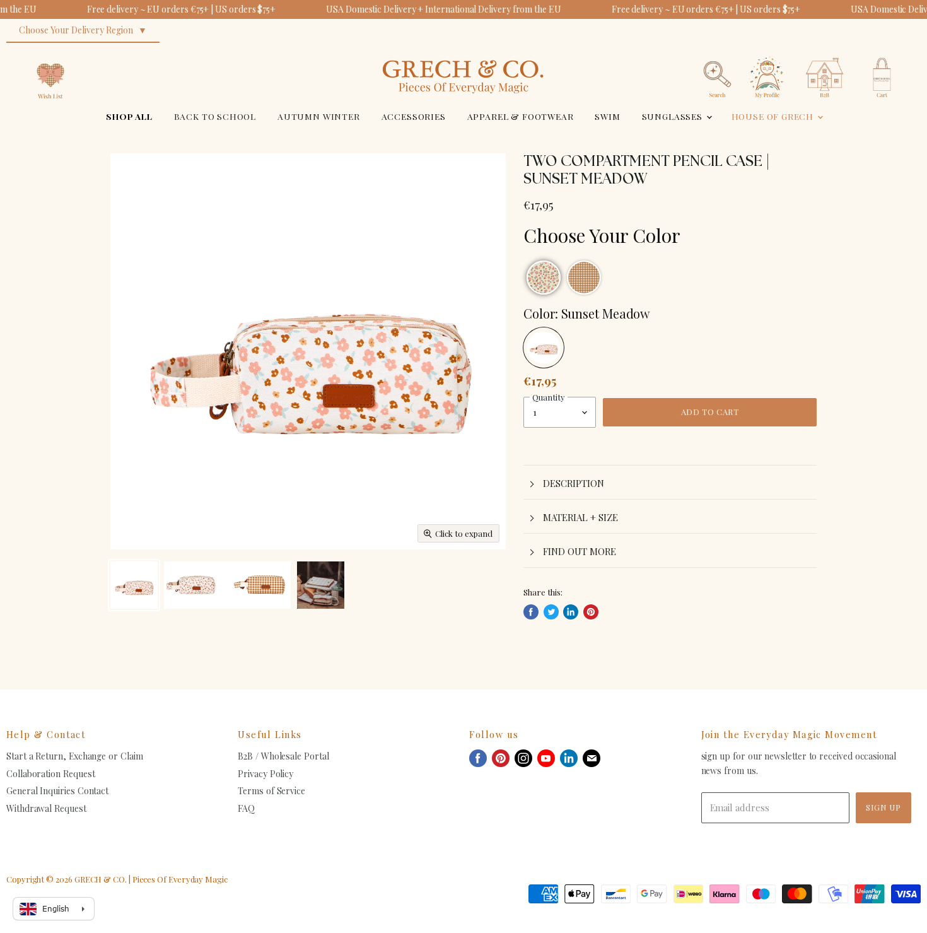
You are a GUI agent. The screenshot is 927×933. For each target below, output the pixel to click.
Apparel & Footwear (520, 116)
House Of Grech (774, 116)
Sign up (883, 807)
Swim (607, 116)
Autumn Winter (318, 116)
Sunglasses (673, 116)
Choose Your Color (601, 236)
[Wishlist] (50, 53)
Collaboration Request (50, 774)
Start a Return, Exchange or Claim (74, 756)
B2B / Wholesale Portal (283, 756)
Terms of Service (271, 791)
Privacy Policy (265, 774)
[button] (544, 278)
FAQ (246, 808)
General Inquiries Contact (57, 791)
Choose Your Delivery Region (76, 30)
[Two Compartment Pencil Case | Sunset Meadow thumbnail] (134, 585)
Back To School (215, 116)
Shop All (129, 116)
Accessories (414, 116)
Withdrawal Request (46, 808)
